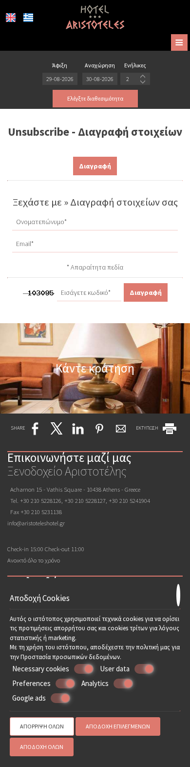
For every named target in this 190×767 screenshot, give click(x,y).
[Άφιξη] (59, 79)
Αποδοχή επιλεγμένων (118, 726)
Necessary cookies (40, 668)
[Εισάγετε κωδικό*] (89, 295)
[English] (10, 17)
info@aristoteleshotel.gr (36, 523)
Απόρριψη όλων (42, 726)
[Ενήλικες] (135, 79)
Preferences (31, 683)
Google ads (29, 698)
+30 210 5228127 (85, 500)
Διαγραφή (95, 166)
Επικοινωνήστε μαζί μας (69, 457)
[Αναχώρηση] (99, 79)
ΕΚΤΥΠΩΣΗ (147, 428)
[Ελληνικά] (28, 17)
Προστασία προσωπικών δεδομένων (70, 657)
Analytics (95, 683)
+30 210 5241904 (129, 500)
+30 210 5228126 (40, 500)
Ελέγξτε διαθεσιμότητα (95, 98)
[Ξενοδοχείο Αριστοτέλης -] (95, 16)
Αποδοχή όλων (41, 746)
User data (115, 668)
